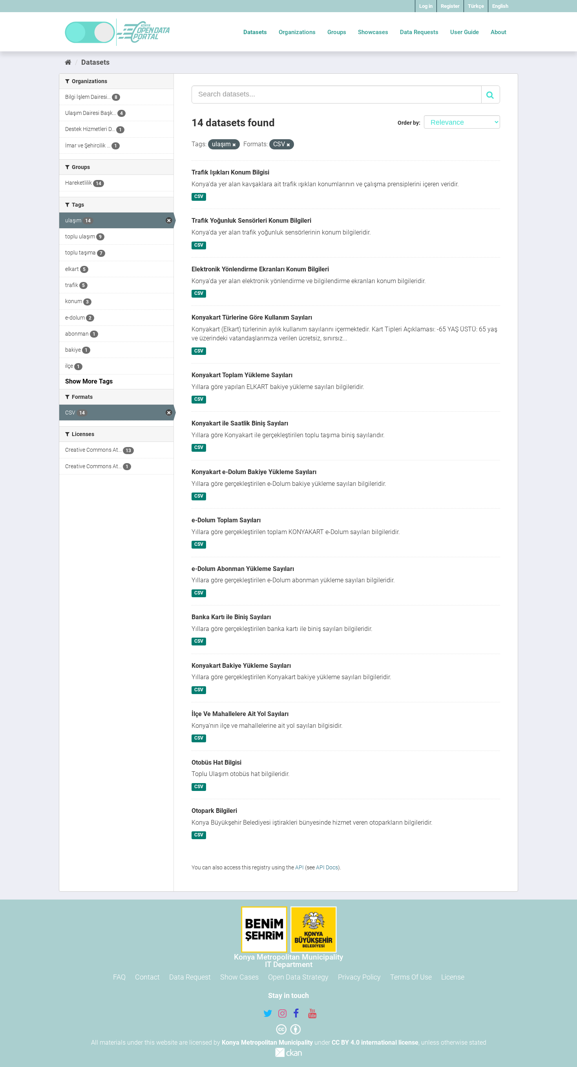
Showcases (373, 32)
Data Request (190, 977)
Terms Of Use (411, 977)
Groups (336, 32)
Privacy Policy (359, 977)
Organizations (297, 32)
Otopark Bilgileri (214, 810)
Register (450, 6)
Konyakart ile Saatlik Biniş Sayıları (240, 423)
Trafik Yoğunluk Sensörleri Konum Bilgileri (251, 220)
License (452, 977)
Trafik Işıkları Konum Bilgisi (230, 172)
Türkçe (476, 6)
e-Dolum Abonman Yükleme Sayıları (243, 569)
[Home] (68, 62)
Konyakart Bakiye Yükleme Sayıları (241, 665)
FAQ (119, 977)
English (500, 6)
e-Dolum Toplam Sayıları (226, 520)
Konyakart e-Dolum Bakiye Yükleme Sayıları (254, 472)
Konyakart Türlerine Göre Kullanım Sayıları (252, 317)
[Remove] (234, 144)
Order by (408, 123)
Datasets (255, 32)
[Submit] (490, 94)
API (299, 867)
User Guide (464, 32)
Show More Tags (89, 381)
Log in (426, 6)
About (498, 32)
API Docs (327, 867)
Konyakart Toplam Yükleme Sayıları (242, 375)
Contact (147, 977)
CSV (198, 197)
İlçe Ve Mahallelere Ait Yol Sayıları (240, 714)
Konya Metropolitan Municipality (267, 1042)
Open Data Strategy (298, 977)
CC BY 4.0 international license (375, 1042)
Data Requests (419, 32)
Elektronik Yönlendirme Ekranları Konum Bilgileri (260, 269)
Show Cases (239, 977)
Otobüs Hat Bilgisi (216, 762)
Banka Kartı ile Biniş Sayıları (231, 617)
